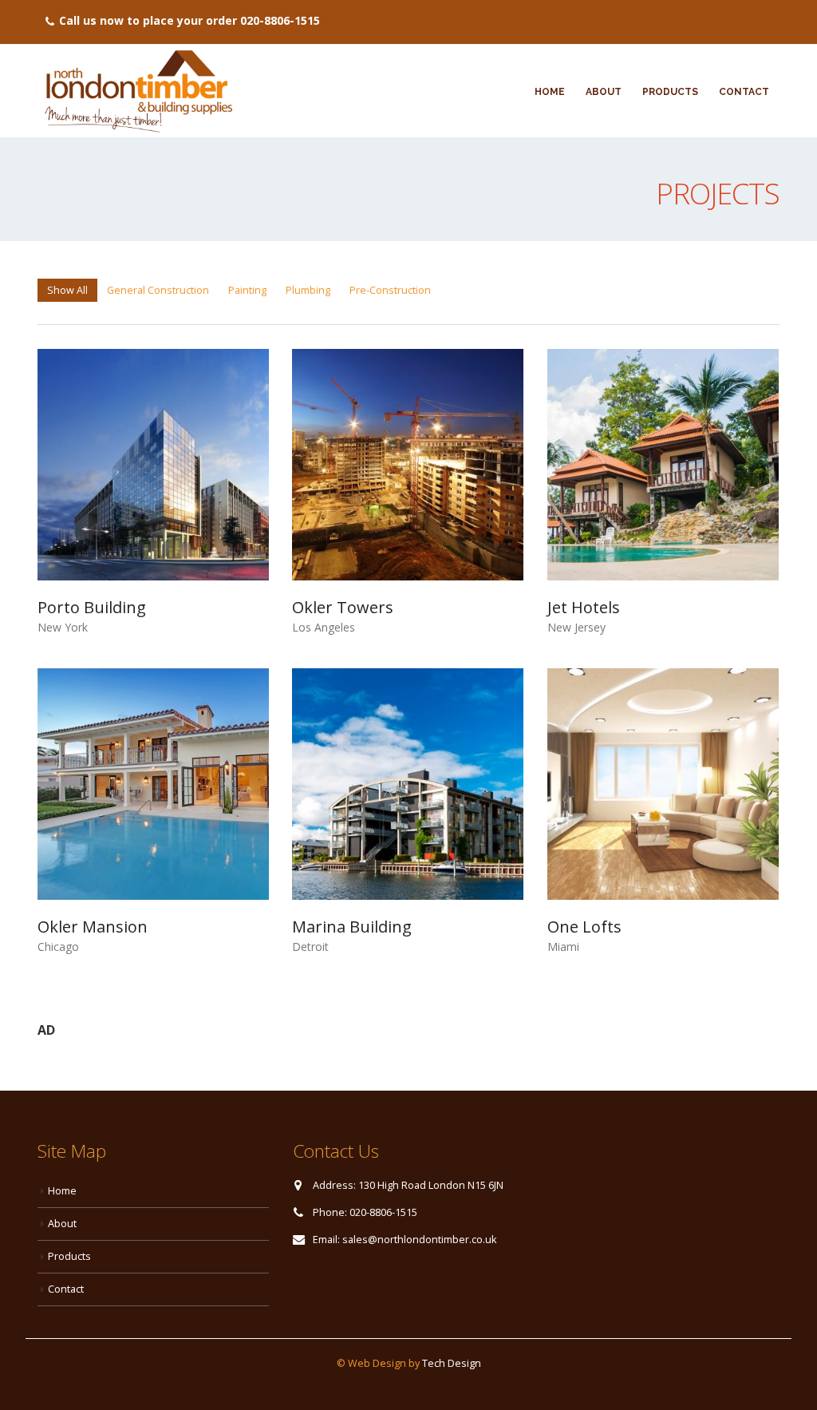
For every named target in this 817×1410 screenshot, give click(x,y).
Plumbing (308, 290)
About (604, 91)
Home (550, 91)
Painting (247, 290)
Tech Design (451, 1363)
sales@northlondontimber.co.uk (419, 1239)
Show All (67, 290)
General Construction (158, 290)
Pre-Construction (390, 290)
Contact (744, 91)
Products (670, 91)
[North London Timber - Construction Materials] (137, 91)
